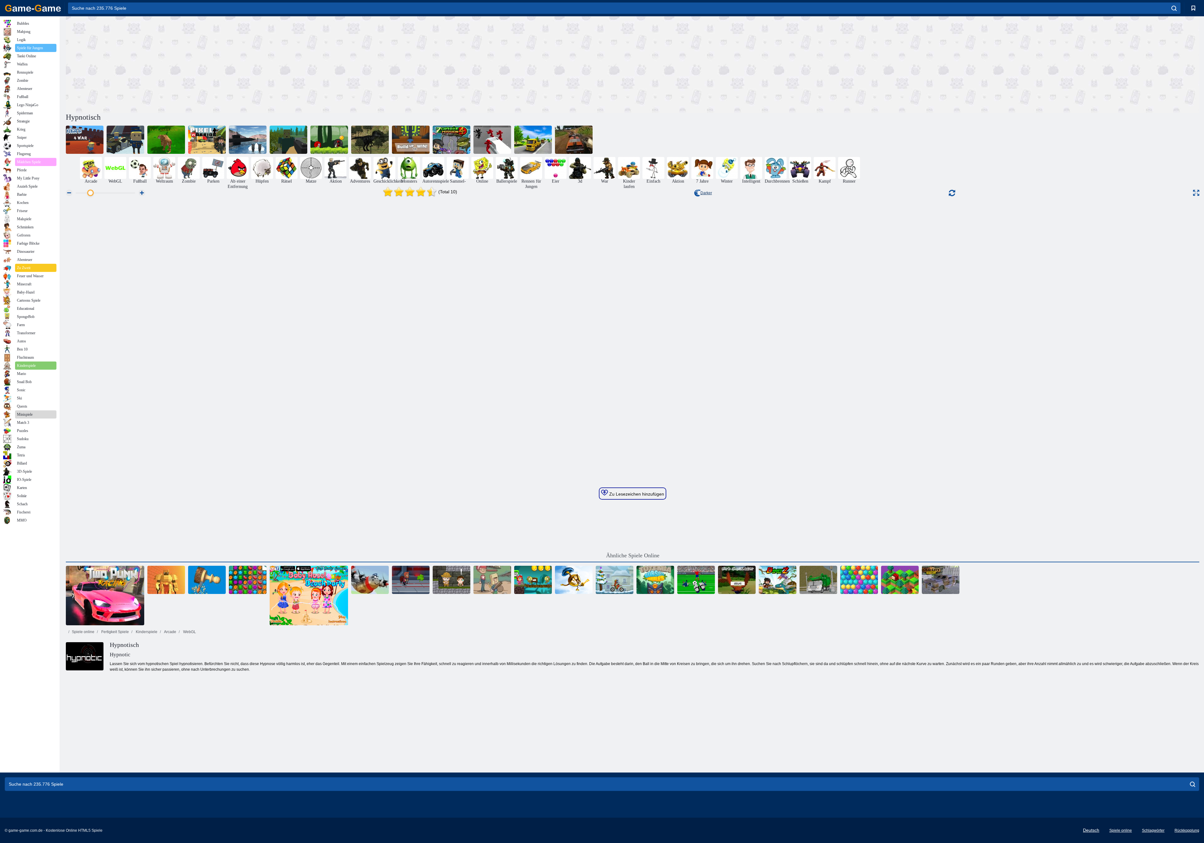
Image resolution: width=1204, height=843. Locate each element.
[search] (1174, 8)
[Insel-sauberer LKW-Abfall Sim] (818, 580)
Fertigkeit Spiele (114, 632)
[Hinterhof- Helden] (492, 580)
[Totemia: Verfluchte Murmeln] (655, 580)
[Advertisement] (349, 63)
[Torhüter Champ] (696, 580)
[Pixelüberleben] (288, 140)
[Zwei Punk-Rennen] (105, 595)
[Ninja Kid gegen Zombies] (533, 580)
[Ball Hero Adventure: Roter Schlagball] (329, 140)
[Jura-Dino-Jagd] (370, 140)
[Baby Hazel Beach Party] (309, 595)
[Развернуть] (1196, 193)
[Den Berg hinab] (900, 580)
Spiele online (83, 632)
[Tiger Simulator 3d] (166, 140)
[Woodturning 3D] (207, 580)
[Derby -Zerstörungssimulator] (574, 140)
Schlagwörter (1153, 830)
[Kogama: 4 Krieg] (84, 140)
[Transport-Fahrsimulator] (533, 140)
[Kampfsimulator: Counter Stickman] (492, 140)
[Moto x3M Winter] (614, 580)
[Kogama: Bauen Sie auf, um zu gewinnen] (411, 140)
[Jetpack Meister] (411, 580)
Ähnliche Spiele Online (632, 555)
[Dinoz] (777, 580)
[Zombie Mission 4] (451, 140)
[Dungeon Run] (166, 580)
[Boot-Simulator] (248, 140)
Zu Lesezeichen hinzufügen (636, 494)
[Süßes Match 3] (248, 580)
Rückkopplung (1187, 830)
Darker (706, 193)
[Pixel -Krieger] (207, 140)
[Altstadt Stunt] (940, 580)
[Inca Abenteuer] (451, 580)
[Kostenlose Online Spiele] (33, 8)
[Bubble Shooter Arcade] (859, 580)
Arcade (169, 632)
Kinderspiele (146, 632)
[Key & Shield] (574, 580)
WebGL (189, 632)
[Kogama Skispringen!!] (125, 140)
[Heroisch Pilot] (370, 580)
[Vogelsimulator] (737, 580)
